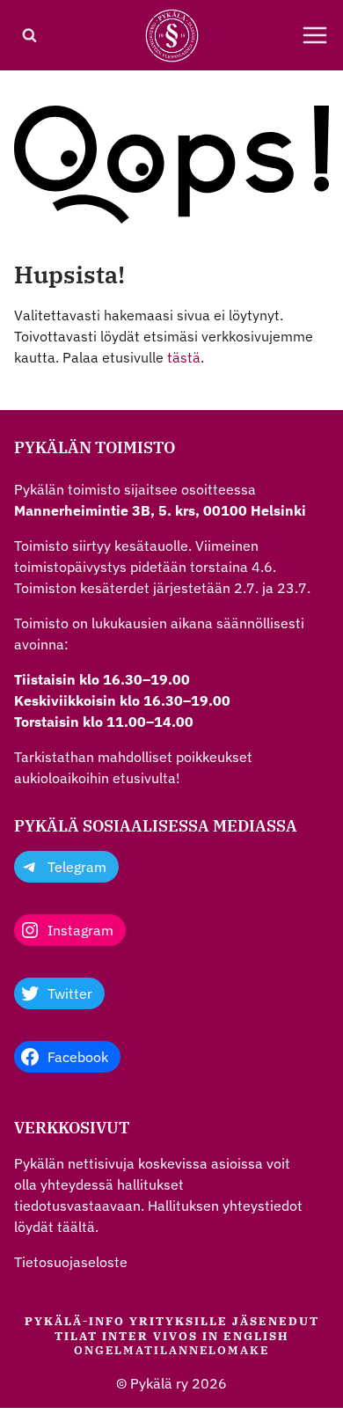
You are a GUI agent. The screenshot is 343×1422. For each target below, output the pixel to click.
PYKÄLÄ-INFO (75, 1321)
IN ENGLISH (245, 1336)
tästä (184, 357)
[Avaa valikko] (315, 35)
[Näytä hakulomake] (29, 35)
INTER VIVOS (150, 1336)
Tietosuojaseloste (71, 1262)
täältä (76, 1226)
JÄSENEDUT (275, 1321)
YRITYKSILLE (178, 1321)
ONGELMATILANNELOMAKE (171, 1350)
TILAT (76, 1336)
